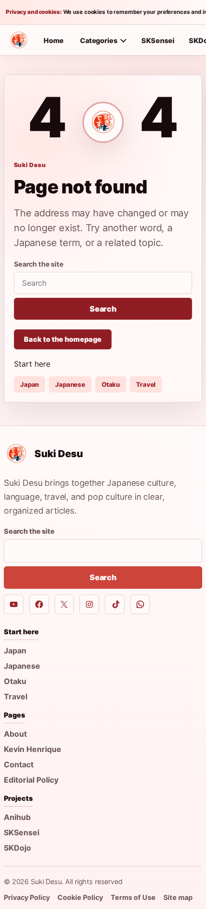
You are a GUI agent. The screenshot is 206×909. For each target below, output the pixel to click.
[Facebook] (39, 604)
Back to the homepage (63, 339)
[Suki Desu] (19, 40)
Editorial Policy (31, 780)
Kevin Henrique (32, 749)
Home (54, 40)
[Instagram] (89, 604)
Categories (98, 40)
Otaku (111, 384)
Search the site (39, 264)
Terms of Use (133, 897)
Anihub (17, 817)
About (15, 734)
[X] (64, 604)
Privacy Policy (27, 897)
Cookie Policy (80, 897)
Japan (29, 384)
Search (103, 309)
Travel (146, 384)
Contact (19, 764)
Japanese (70, 384)
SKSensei (157, 40)
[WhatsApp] (140, 604)
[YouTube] (13, 604)
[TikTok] (115, 604)
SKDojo (17, 848)
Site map (178, 897)
